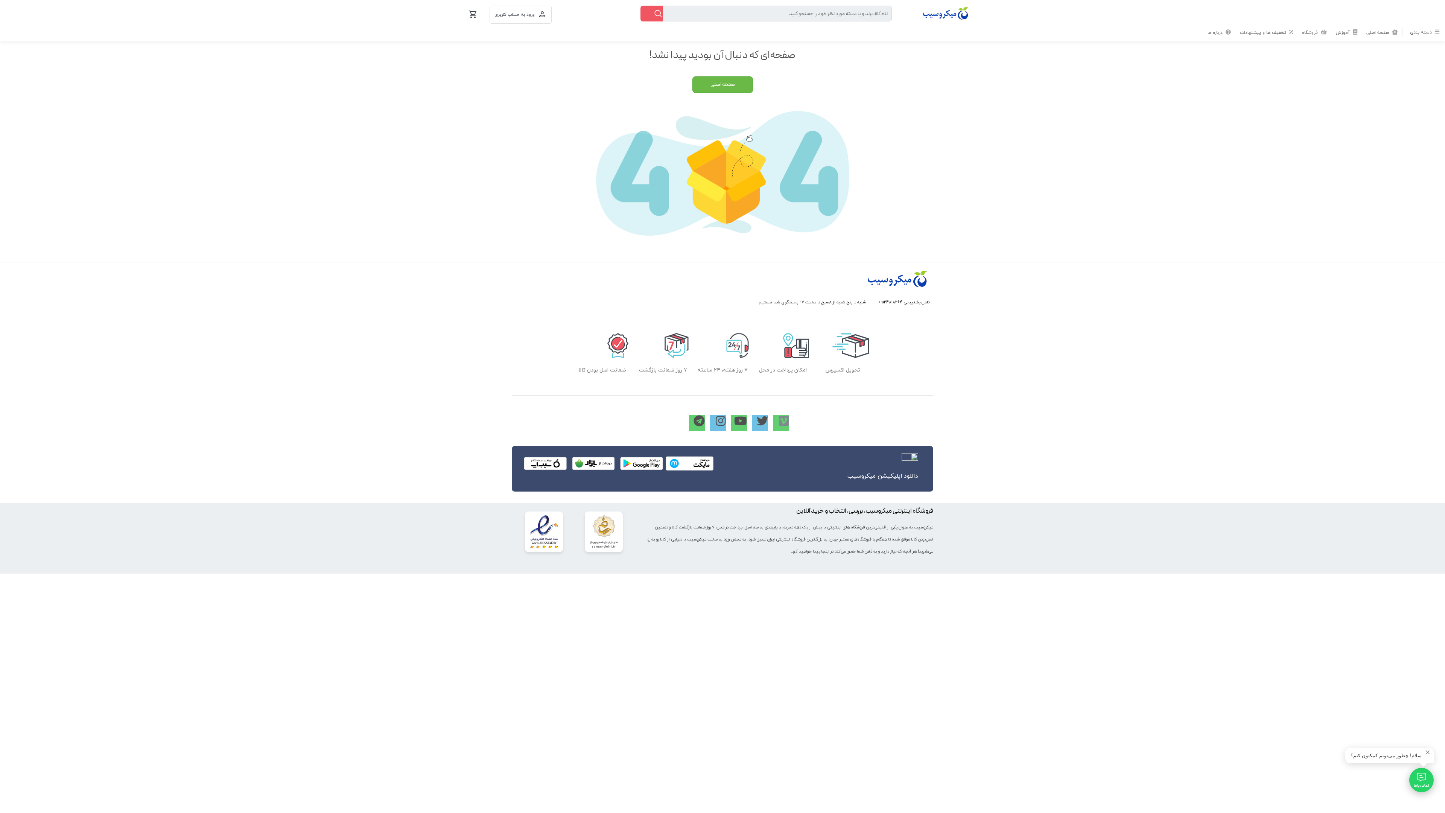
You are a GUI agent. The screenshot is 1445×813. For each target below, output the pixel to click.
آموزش (1343, 33)
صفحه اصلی (1378, 33)
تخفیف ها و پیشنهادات (1264, 33)
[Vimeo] (781, 423)
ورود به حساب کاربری (514, 14)
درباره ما (1216, 33)
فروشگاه (1310, 33)
